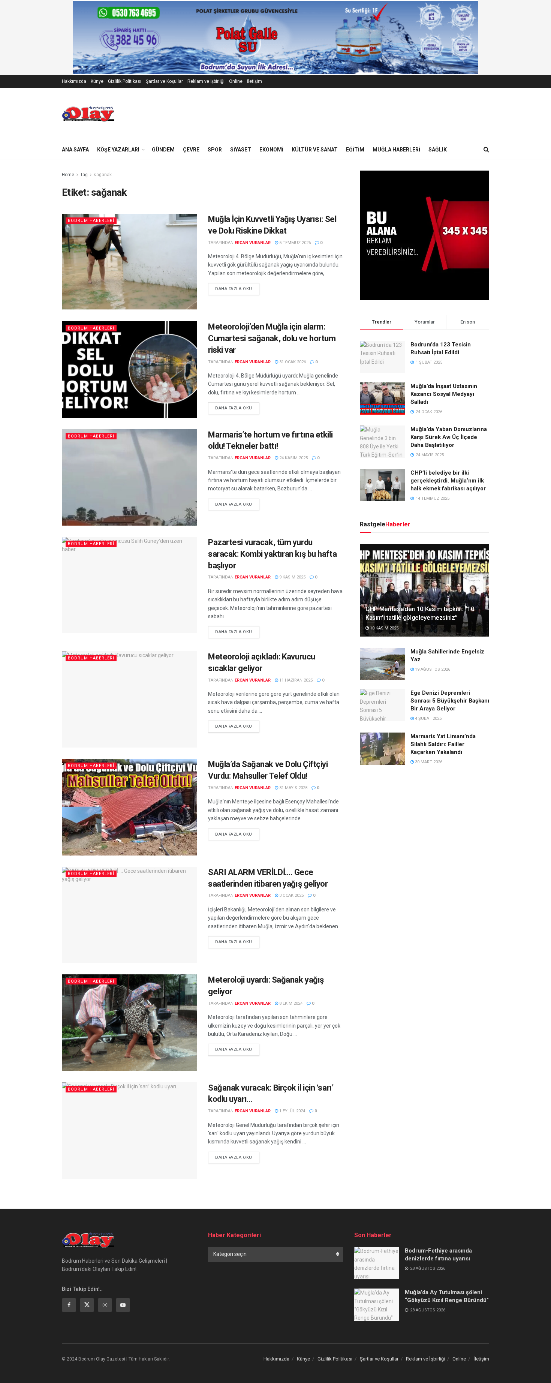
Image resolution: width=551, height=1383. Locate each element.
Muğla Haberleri (396, 150)
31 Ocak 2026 (292, 362)
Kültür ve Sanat (315, 150)
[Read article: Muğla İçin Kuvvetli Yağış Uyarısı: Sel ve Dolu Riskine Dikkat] (129, 262)
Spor (215, 150)
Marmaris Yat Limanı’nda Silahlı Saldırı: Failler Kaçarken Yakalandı (443, 744)
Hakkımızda (74, 81)
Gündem (163, 150)
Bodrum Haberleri (91, 220)
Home (68, 174)
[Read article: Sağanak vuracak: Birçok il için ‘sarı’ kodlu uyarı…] (129, 1130)
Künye (97, 81)
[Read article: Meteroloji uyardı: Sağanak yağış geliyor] (129, 1022)
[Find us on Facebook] (69, 1305)
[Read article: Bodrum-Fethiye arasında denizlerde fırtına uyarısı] (376, 1263)
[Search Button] (486, 149)
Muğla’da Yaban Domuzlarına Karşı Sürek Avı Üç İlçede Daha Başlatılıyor (448, 437)
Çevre (191, 150)
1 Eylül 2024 (291, 1111)
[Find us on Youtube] (123, 1305)
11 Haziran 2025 (295, 680)
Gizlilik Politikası (124, 81)
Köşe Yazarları (118, 150)
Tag (84, 174)
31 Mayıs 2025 (292, 787)
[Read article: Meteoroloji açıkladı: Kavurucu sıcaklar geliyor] (129, 699)
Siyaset (240, 150)
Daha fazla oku (237, 288)
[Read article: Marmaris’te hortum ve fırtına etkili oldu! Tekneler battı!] (129, 477)
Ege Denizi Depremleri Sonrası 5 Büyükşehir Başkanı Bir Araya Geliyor (449, 700)
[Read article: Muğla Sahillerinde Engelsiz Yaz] (382, 664)
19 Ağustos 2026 (432, 669)
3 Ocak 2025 (291, 895)
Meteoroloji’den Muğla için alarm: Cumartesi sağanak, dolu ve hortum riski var (271, 338)
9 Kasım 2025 (291, 577)
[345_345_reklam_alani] (424, 235)
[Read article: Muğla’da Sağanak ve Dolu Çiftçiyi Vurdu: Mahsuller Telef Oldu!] (129, 807)
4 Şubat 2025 (428, 718)
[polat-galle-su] (275, 37)
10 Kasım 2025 (383, 628)
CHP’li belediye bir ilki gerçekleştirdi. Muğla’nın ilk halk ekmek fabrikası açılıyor (448, 480)
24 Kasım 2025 (293, 458)
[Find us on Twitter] (87, 1305)
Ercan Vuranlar (253, 242)
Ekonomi (271, 150)
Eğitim (355, 150)
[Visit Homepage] (88, 114)
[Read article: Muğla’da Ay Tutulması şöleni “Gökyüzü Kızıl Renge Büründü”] (376, 1305)
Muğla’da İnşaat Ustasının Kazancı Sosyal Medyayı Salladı (443, 394)
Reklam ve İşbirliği (206, 81)
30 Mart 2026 (428, 762)
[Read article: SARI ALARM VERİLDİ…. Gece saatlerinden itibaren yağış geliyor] (129, 915)
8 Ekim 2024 (290, 1003)
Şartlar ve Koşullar (164, 81)
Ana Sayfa (75, 150)
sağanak (103, 174)
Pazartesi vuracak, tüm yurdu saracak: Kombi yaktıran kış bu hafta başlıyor (272, 554)
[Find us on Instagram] (105, 1305)
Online (236, 81)
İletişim (254, 81)
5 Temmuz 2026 (294, 242)
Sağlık (437, 150)
